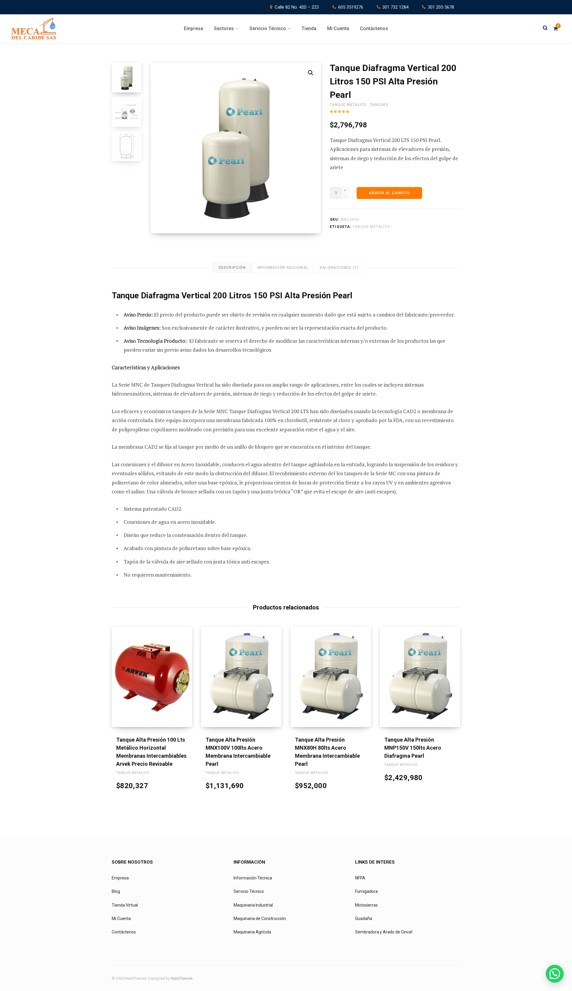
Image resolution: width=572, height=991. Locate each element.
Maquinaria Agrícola (252, 932)
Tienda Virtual (125, 905)
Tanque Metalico (348, 105)
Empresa (120, 878)
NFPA (360, 878)
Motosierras (366, 905)
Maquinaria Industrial (253, 905)
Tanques (379, 105)
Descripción (232, 267)
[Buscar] (545, 28)
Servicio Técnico (249, 891)
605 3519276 (350, 7)
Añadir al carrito (389, 193)
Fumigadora (366, 891)
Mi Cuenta (121, 918)
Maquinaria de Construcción (260, 918)
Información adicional (282, 267)
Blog (116, 891)
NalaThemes (181, 978)
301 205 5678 (441, 7)
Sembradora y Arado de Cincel (383, 932)
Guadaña (363, 918)
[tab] (232, 267)
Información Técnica (253, 878)
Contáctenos (124, 932)
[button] (310, 72)
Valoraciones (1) (339, 267)
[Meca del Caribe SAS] (33, 28)
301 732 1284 (395, 7)
